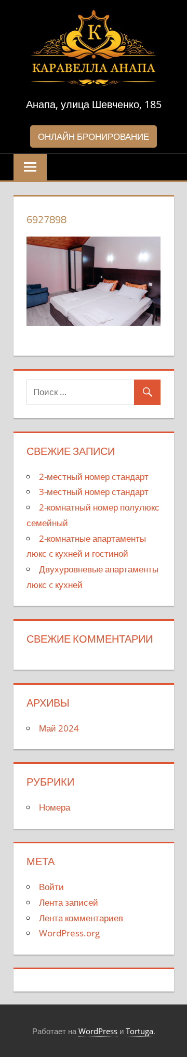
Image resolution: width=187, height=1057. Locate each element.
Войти (51, 887)
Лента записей (68, 902)
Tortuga (139, 1031)
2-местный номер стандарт (94, 476)
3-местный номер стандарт (94, 492)
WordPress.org (69, 933)
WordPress (97, 1031)
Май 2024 (59, 728)
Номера (54, 807)
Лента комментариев (81, 918)
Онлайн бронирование (93, 136)
